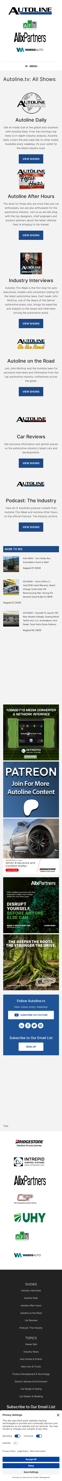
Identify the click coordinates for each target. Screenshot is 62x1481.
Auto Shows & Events (31, 1359)
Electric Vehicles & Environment (31, 1381)
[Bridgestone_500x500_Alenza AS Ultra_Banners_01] (31, 873)
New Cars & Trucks (31, 1366)
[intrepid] (29, 1162)
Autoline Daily (31, 1298)
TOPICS (31, 1338)
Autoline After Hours (31, 1305)
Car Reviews (31, 1320)
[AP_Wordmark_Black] (29, 38)
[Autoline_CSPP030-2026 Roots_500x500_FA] (31, 989)
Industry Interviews (31, 1290)
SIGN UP (31, 1046)
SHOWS (31, 1284)
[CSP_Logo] (29, 1199)
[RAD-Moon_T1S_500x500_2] (31, 759)
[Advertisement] (31, 667)
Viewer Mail (31, 1344)
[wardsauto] (30, 50)
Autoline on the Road (31, 1313)
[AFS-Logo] (29, 25)
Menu (33, 66)
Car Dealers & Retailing (31, 1396)
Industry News (31, 1351)
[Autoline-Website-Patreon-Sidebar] (31, 816)
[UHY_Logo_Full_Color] (29, 1218)
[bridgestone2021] (29, 1143)
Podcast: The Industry (31, 1327)
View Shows (31, 159)
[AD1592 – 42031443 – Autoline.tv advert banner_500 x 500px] (31, 932)
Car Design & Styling (31, 1388)
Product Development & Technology (31, 1374)
